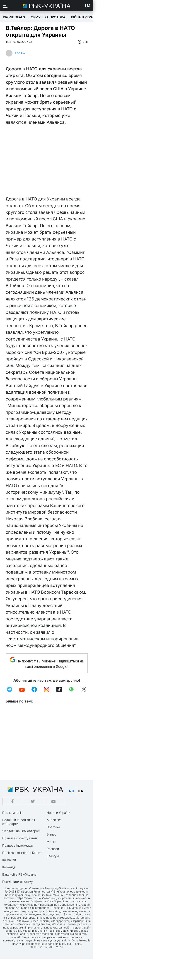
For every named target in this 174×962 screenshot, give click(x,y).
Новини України (58, 812)
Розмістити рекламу (17, 881)
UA (88, 5)
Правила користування (20, 838)
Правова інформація (17, 845)
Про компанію (12, 812)
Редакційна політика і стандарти (18, 822)
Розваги (53, 849)
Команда (9, 867)
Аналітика (54, 820)
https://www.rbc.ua (29, 898)
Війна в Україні (84, 17)
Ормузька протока (48, 17)
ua (80, 791)
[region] (47, 161)
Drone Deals (14, 17)
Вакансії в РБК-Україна (19, 874)
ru (71, 791)
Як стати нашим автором (21, 831)
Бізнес (51, 834)
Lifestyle (53, 856)
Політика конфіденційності (22, 853)
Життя (51, 841)
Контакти (9, 860)
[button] (5, 5)
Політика (53, 827)
